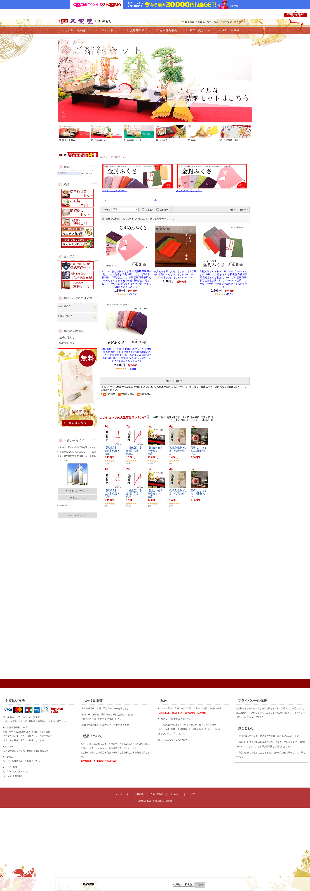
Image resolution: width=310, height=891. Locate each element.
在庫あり (149, 210)
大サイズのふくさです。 (189, 190)
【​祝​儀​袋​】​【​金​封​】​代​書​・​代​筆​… (112, 450)
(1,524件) (132, 368)
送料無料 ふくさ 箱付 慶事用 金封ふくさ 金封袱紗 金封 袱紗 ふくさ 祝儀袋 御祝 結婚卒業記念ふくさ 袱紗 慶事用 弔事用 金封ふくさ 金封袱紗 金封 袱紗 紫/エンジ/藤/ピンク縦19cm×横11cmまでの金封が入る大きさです (126, 355)
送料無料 (164, 210)
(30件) (132, 294)
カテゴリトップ (106, 157)
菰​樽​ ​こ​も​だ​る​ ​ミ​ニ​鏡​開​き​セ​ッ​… (199, 450)
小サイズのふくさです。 (114, 190)
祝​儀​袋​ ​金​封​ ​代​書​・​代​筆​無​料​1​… (177, 450)
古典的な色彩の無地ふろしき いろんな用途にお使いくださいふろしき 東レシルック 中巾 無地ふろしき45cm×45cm (175, 274)
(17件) (229, 294)
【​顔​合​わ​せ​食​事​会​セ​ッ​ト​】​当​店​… (155, 450)
